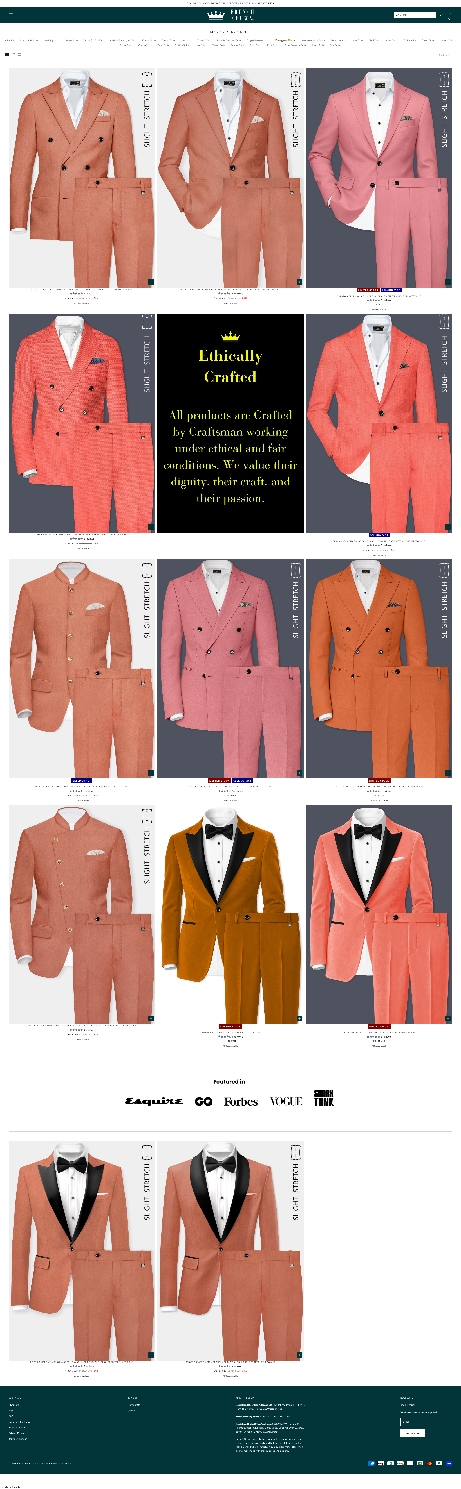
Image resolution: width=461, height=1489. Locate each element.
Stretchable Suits (28, 40)
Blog (11, 1410)
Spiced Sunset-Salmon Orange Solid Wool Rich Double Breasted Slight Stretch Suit (82, 289)
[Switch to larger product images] (7, 55)
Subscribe (413, 1433)
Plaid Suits (273, 45)
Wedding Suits (52, 40)
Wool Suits (163, 45)
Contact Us (134, 1404)
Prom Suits (318, 45)
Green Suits (428, 40)
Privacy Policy (16, 1433)
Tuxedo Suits (204, 40)
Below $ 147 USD (93, 40)
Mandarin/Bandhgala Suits (122, 40)
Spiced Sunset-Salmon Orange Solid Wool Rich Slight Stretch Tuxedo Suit (230, 1362)
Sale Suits (335, 45)
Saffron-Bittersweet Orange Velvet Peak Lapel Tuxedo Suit (379, 1032)
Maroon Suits (447, 40)
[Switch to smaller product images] (13, 55)
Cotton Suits (182, 45)
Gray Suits (391, 40)
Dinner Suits (237, 45)
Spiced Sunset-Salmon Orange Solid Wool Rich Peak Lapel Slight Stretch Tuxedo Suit (82, 1362)
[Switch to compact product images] (19, 55)
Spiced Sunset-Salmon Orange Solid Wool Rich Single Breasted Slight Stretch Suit (230, 289)
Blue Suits (357, 40)
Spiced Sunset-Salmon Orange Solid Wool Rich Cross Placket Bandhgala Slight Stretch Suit (82, 1026)
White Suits (409, 40)
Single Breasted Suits (258, 40)
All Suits (9, 40)
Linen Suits (200, 45)
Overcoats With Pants (313, 40)
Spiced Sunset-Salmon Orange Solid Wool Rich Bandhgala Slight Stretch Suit (82, 787)
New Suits (186, 40)
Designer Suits (285, 40)
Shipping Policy (17, 1427)
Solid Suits (255, 45)
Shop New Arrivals (10, 1487)
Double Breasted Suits (229, 40)
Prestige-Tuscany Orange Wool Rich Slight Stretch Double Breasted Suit (379, 787)
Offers (131, 1410)
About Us (14, 1404)
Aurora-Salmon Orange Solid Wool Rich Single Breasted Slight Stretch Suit (379, 541)
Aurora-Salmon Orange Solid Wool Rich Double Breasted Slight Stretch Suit (82, 534)
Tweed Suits (218, 45)
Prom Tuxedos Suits (295, 45)
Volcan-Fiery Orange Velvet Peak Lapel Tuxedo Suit (230, 1032)
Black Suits (375, 40)
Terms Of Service (18, 1438)
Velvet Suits (71, 40)
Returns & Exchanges (20, 1421)
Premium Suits (339, 40)
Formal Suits (149, 40)
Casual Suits (168, 40)
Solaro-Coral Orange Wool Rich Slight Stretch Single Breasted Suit (379, 296)
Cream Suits (145, 45)
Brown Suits (126, 45)
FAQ (11, 1416)
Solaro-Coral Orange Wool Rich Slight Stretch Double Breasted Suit (230, 787)
